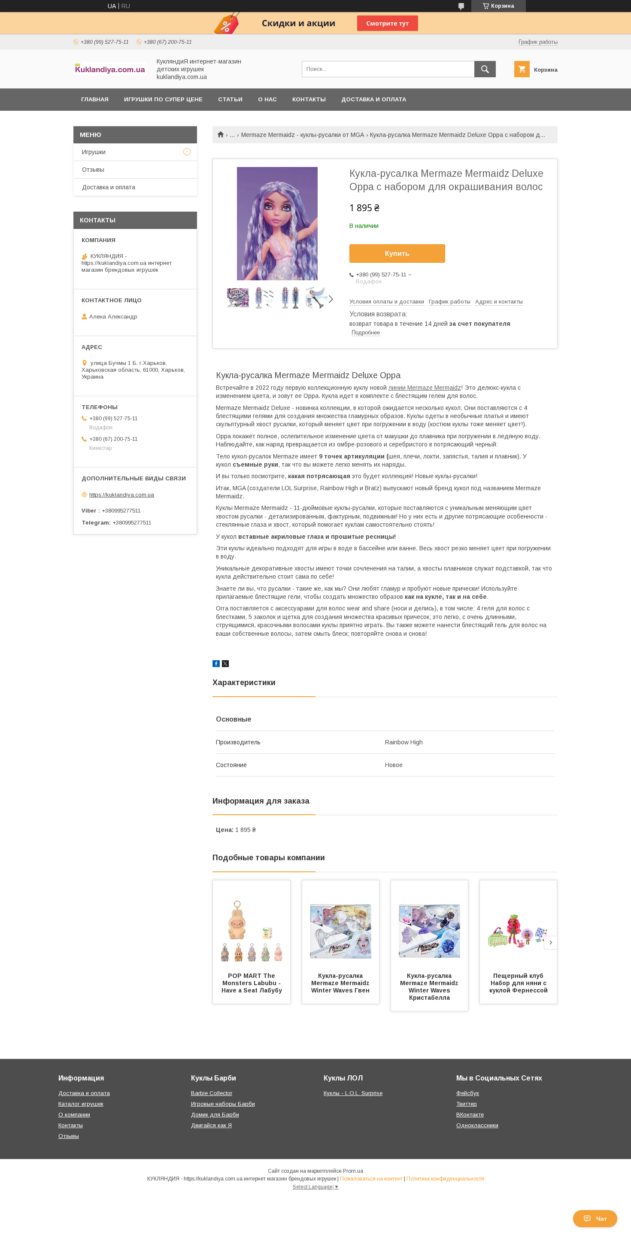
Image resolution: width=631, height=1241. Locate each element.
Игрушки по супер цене (163, 99)
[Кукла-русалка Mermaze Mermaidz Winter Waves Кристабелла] (429, 923)
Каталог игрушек (80, 1104)
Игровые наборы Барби (223, 1104)
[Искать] (485, 69)
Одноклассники (477, 1125)
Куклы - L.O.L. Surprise (353, 1093)
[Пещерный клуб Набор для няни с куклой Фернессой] (518, 923)
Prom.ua (353, 1171)
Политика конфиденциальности (445, 1179)
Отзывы (93, 169)
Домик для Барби (215, 1114)
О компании (74, 1114)
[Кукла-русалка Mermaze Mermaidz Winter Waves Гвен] (340, 923)
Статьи (230, 99)
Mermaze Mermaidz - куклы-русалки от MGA (302, 134)
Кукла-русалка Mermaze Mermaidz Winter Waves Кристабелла (431, 986)
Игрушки (94, 152)
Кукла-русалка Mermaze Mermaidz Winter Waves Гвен (342, 983)
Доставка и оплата (373, 99)
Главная (95, 99)
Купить (397, 253)
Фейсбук (467, 1093)
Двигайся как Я (211, 1125)
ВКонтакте (470, 1114)
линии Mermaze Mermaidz (424, 387)
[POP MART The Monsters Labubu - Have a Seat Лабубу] (251, 923)
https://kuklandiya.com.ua (121, 495)
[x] (225, 664)
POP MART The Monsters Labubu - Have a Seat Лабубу (252, 983)
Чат (601, 1218)
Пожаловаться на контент (371, 1179)
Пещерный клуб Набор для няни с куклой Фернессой (518, 983)
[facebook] (216, 664)
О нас (267, 99)
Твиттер (466, 1104)
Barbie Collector (211, 1093)
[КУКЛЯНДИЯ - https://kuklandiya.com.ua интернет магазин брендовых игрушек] (109, 73)
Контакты (309, 99)
